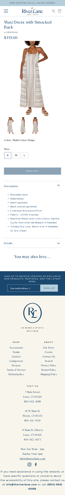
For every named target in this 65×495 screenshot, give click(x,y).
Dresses (16, 365)
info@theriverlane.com (32, 458)
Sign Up (49, 288)
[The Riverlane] (32, 11)
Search (49, 360)
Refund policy (16, 374)
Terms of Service (16, 369)
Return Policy (48, 369)
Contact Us (48, 356)
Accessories (16, 347)
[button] (53, 11)
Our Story (48, 347)
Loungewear (16, 360)
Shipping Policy (48, 374)
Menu (6, 11)
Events (49, 352)
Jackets (16, 356)
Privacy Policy (48, 365)
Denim (16, 352)
